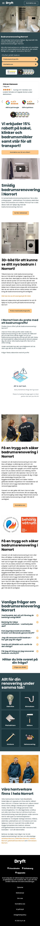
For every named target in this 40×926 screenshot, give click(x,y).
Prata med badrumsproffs (20, 311)
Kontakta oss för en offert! (20, 152)
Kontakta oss (31, 3)
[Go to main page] (9, 3)
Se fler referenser (20, 213)
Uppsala (21, 873)
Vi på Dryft (20, 909)
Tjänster (20, 887)
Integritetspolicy (20, 915)
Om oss (20, 898)
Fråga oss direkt (20, 667)
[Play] (20, 169)
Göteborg (28, 868)
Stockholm (28, 799)
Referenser (20, 893)
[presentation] (2, 101)
